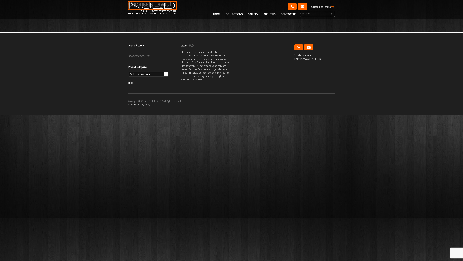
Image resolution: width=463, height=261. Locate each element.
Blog (130, 82)
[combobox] (148, 73)
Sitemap (132, 104)
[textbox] (148, 74)
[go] (331, 14)
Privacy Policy (143, 104)
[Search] (173, 58)
